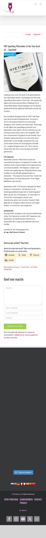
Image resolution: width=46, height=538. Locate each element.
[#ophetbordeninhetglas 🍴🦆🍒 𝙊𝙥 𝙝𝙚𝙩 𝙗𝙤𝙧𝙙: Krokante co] (23, 411)
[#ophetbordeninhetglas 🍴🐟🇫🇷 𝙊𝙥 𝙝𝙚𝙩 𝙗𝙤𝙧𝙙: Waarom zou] (23, 365)
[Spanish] (27, 484)
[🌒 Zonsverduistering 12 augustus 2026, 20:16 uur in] (23, 457)
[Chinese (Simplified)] (33, 484)
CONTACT (38, 499)
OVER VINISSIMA (11, 499)
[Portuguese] (30, 484)
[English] (15, 484)
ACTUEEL (34, 267)
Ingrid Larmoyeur (13, 267)
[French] (21, 484)
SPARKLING (8, 269)
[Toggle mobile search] (35, 4)
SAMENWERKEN (26, 499)
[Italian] (24, 484)
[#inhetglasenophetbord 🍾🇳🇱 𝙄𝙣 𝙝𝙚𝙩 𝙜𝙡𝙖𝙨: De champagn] (23, 434)
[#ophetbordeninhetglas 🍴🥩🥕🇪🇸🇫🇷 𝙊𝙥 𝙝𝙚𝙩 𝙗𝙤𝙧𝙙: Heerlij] (23, 388)
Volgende (36, 34)
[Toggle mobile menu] (40, 4)
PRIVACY (23, 503)
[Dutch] (12, 484)
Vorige (28, 34)
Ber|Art (24, 510)
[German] (18, 484)
